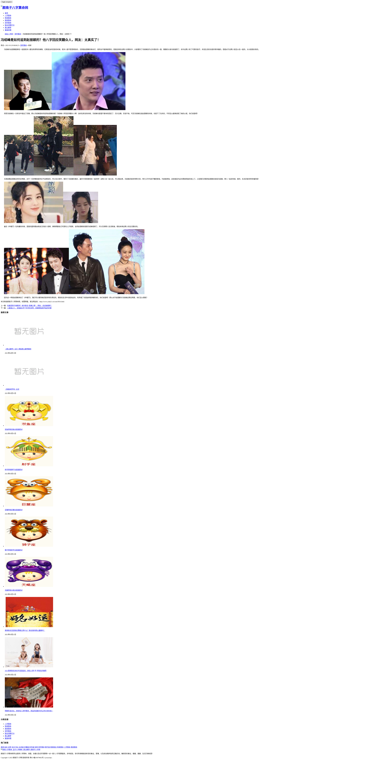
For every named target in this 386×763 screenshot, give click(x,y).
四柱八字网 (9, 34)
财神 (36, 747)
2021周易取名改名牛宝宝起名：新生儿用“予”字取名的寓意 (25, 671)
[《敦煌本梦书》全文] (29, 385)
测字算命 (8, 23)
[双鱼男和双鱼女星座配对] (29, 425)
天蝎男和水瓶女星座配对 (14, 590)
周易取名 (53, 747)
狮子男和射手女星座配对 (14, 550)
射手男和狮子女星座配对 (14, 470)
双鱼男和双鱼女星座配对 (14, 429)
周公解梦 (8, 27)
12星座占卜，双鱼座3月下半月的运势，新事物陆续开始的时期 (29, 308)
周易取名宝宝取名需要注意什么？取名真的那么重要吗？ (25, 630)
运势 (9, 747)
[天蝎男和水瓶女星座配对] (29, 586)
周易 (2, 747)
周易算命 (8, 20)
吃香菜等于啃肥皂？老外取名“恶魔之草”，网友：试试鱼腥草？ (29, 305)
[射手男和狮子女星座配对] (29, 466)
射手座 (31, 747)
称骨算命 (8, 18)
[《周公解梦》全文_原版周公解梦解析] (29, 345)
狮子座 (47, 747)
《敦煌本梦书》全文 (12, 389)
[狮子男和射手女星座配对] (29, 546)
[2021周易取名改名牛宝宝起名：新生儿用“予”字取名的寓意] (29, 667)
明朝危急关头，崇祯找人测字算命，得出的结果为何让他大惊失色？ (29, 711)
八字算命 (8, 15)
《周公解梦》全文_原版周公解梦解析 (18, 349)
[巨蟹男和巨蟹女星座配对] (29, 506)
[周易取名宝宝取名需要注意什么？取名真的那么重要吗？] (29, 626)
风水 (16, 747)
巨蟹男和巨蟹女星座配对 (14, 510)
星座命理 (8, 30)
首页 (6, 13)
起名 (6, 747)
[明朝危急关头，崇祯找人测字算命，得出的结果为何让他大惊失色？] (29, 707)
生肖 (13, 747)
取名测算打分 (9, 25)
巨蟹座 (26, 747)
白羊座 (21, 747)
